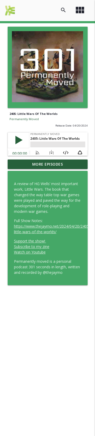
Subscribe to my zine (31, 246)
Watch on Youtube (30, 252)
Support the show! (30, 240)
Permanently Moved (24, 119)
